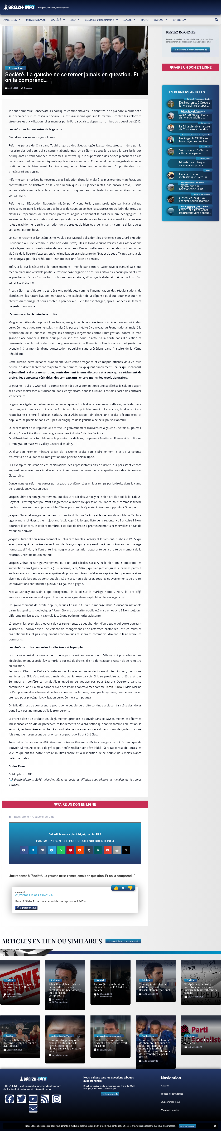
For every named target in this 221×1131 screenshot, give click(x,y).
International (35, 19)
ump (51, 816)
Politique (10, 19)
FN (31, 816)
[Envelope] (33, 1108)
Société (56, 19)
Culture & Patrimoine (99, 19)
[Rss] (45, 1099)
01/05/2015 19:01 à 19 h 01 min (34, 895)
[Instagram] (56, 1099)
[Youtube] (33, 1099)
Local (127, 19)
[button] (216, 19)
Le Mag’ (159, 19)
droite (25, 816)
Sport (145, 19)
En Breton (179, 19)
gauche (39, 816)
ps (46, 816)
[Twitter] (21, 1099)
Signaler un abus (27, 907)
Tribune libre (15, 68)
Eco (73, 19)
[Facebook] (9, 1099)
